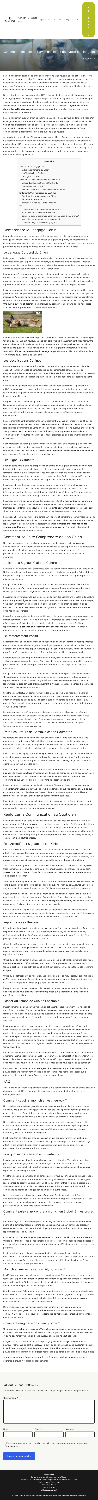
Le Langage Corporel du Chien (35, 170)
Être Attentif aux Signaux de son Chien (39, 196)
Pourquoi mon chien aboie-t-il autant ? (39, 212)
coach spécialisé (33, 726)
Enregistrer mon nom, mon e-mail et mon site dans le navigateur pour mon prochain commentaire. (47, 1445)
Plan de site (82, 1496)
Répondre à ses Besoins (33, 199)
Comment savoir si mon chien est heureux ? (41, 209)
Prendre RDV (88, 20)
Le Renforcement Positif (32, 186)
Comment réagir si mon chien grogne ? (39, 222)
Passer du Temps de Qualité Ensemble (39, 202)
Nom (6, 1429)
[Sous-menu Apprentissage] (54, 19)
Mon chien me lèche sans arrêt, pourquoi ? (41, 219)
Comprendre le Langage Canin (32, 166)
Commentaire (10, 1398)
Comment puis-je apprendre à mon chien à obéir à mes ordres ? (50, 216)
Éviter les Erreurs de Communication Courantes (43, 189)
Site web (69, 1429)
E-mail (38, 1429)
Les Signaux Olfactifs (31, 176)
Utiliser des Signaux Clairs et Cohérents (40, 183)
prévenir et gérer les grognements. (31, 1360)
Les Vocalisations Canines (33, 173)
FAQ (20, 206)
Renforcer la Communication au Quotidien (37, 193)
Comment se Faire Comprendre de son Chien (39, 179)
